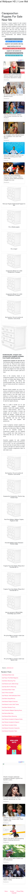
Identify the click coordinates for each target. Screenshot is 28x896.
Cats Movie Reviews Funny (8, 707)
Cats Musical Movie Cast (8, 675)
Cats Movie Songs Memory (8, 698)
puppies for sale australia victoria (14, 41)
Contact (12, 891)
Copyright (14, 893)
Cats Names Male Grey (7, 713)
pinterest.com (10, 668)
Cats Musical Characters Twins (9, 731)
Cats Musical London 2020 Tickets (10, 704)
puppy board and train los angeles (14, 55)
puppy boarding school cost (14, 46)
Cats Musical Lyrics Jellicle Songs (10, 683)
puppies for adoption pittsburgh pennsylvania (14, 48)
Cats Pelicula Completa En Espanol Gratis (12, 719)
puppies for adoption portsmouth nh (14, 39)
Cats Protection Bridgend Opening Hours (12, 710)
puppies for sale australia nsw (14, 51)
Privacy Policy (20, 891)
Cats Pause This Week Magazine (10, 678)
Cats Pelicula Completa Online (9, 725)
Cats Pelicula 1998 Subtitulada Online (11, 695)
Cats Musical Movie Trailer (8, 689)
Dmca (6, 891)
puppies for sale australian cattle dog (14, 44)
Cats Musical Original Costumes (10, 701)
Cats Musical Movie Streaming (9, 716)
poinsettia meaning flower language (14, 53)
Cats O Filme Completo (7, 692)
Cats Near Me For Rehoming (9, 686)
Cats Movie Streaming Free (8, 681)
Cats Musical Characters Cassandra (11, 728)
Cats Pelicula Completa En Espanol (10, 722)
